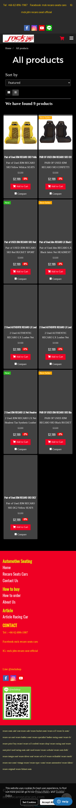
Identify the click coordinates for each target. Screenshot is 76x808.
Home (7, 567)
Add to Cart (22, 186)
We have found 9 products (28, 103)
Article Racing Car (15, 616)
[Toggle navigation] (71, 38)
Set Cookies (29, 802)
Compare (22, 193)
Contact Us (10, 580)
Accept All (48, 802)
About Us (9, 602)
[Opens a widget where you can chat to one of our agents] (62, 801)
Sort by (13, 74)
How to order (12, 595)
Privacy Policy (42, 791)
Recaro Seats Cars (15, 574)
